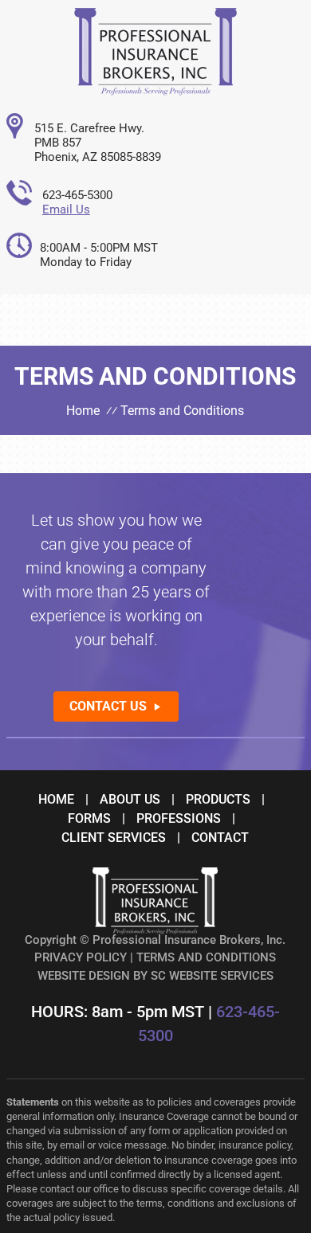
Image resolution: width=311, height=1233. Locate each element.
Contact (220, 837)
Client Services (113, 837)
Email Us (66, 209)
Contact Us (108, 706)
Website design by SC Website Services (155, 976)
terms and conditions (206, 957)
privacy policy (80, 957)
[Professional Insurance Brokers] (155, 91)
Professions (178, 818)
